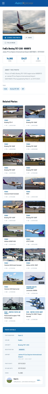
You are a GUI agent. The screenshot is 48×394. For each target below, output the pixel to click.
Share (28, 38)
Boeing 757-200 (14, 89)
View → (39, 380)
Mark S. (20, 335)
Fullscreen (10, 43)
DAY (23, 89)
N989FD (21, 350)
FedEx (5, 89)
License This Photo (12, 38)
